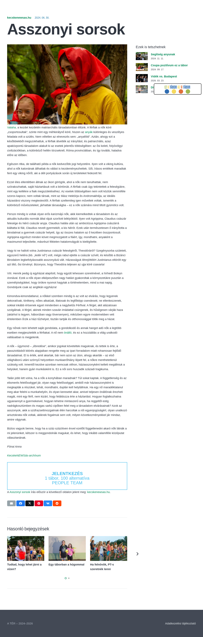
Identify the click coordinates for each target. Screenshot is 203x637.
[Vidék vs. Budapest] (142, 76)
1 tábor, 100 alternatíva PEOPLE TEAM (67, 478)
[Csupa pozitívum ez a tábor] (142, 65)
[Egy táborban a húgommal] (67, 538)
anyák (89, 132)
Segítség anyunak (163, 54)
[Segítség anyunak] (142, 54)
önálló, (68, 332)
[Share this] (20, 503)
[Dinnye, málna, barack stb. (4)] (142, 87)
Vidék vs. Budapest (164, 76)
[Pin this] (39, 503)
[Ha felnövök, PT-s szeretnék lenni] (108, 538)
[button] (65, 578)
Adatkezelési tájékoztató (180, 623)
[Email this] (11, 503)
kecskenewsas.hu (19, 17)
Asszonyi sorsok (20, 492)
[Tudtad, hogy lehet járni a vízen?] (25, 538)
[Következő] (137, 554)
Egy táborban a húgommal (66, 564)
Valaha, (12, 127)
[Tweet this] (29, 503)
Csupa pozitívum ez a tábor (169, 65)
